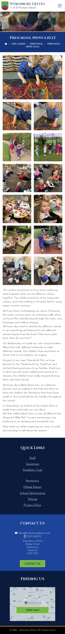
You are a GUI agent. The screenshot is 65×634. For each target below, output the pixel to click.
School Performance (32, 493)
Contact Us (32, 564)
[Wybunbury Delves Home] (5, 6)
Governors (32, 464)
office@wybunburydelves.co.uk (34, 533)
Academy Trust (32, 470)
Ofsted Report (32, 487)
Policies (32, 499)
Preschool (36, 44)
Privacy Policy (32, 505)
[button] (60, 5)
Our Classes (18, 44)
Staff (32, 458)
